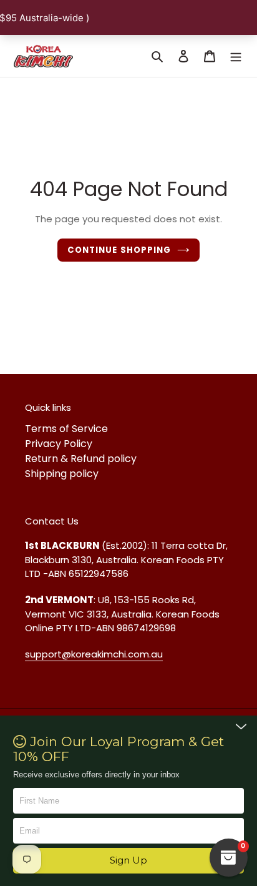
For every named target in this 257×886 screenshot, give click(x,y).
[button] (129, 861)
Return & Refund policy (81, 458)
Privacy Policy (58, 443)
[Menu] (236, 55)
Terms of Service (66, 428)
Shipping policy (62, 473)
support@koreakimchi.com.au (94, 654)
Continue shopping (119, 250)
